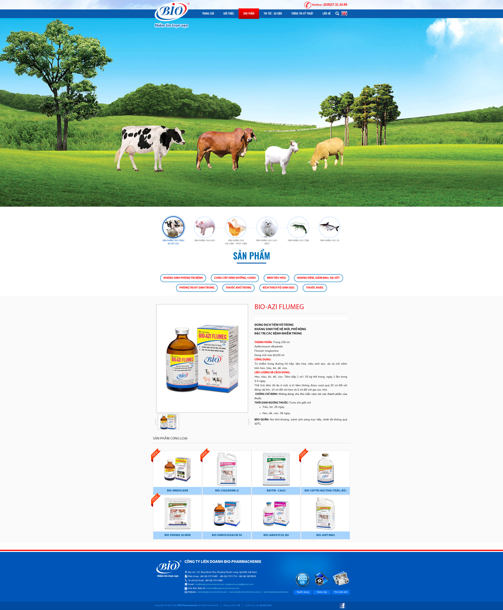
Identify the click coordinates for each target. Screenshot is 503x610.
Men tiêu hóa (276, 278)
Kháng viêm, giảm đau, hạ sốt (318, 278)
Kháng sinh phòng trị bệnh (183, 278)
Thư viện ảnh (341, 592)
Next (254, 359)
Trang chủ (208, 13)
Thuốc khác (315, 287)
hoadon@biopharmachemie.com (222, 588)
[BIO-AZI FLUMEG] (202, 358)
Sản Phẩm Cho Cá (329, 240)
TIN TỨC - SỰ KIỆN (273, 13)
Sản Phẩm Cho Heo (204, 240)
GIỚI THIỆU (228, 13)
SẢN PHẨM (248, 13)
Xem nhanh (177, 469)
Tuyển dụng (303, 592)
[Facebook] (342, 606)
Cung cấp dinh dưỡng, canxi (235, 278)
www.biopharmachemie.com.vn (245, 592)
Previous (150, 359)
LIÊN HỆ (326, 13)
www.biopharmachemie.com (212, 592)
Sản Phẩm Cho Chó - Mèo (267, 242)
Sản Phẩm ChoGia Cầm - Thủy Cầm (236, 242)
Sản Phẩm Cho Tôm (298, 240)
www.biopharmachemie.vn (276, 592)
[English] (344, 13)
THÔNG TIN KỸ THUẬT (302, 13)
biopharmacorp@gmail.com (239, 584)
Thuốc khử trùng (238, 287)
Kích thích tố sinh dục (279, 287)
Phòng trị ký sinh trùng (196, 287)
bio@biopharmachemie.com (209, 584)
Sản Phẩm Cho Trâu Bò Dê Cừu (173, 242)
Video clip (322, 592)
